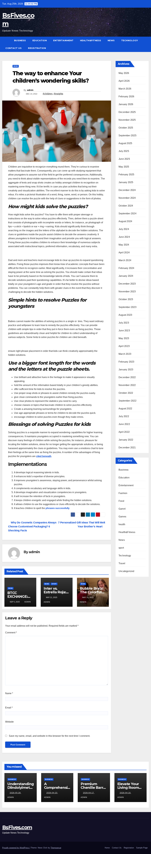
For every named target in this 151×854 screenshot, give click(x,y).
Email (9, 707)
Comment (11, 632)
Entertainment (63, 40)
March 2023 (125, 354)
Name (9, 693)
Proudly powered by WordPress (16, 848)
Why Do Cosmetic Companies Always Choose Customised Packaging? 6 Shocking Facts (32, 526)
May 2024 (124, 244)
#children (47, 93)
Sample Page (142, 848)
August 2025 (125, 143)
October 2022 (126, 393)
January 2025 (126, 182)
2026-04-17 (89, 793)
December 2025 (127, 112)
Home (107, 848)
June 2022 (124, 424)
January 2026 (126, 104)
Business (20, 40)
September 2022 (127, 400)
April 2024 (124, 252)
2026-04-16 (125, 793)
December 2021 (127, 447)
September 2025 (127, 135)
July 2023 (124, 322)
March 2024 (125, 260)
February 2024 (126, 268)
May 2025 (124, 166)
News (111, 40)
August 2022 (125, 408)
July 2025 (124, 151)
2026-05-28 (15, 793)
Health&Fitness (90, 40)
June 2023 (124, 330)
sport (54, 584)
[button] (147, 44)
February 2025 (126, 174)
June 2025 (124, 159)
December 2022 (127, 377)
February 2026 (126, 96)
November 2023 (127, 291)
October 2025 (126, 127)
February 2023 (126, 361)
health (122, 524)
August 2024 (125, 221)
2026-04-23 (52, 793)
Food (121, 501)
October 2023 (126, 299)
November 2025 (127, 120)
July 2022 (124, 416)
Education (39, 40)
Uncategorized (126, 571)
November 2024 (127, 198)
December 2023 (127, 283)
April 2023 (124, 346)
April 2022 (124, 432)
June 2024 (124, 237)
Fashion (123, 493)
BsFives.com (17, 827)
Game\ (122, 509)
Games (122, 516)
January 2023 (126, 369)
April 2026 (124, 81)
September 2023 (127, 307)
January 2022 (126, 439)
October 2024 (126, 205)
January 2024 (126, 276)
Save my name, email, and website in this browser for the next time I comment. (49, 736)
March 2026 (125, 88)
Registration (37, 48)
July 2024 (124, 229)
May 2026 (124, 73)
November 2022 (127, 385)
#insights (58, 93)
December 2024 (127, 190)
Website (9, 721)
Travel (122, 563)
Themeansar (56, 848)
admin (30, 90)
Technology (129, 40)
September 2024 (127, 213)
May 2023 (124, 338)
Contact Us (13, 48)
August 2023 (125, 315)
